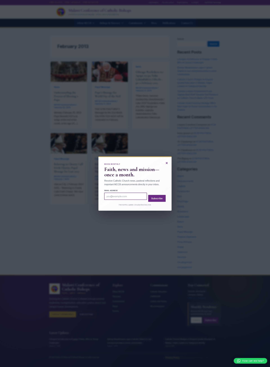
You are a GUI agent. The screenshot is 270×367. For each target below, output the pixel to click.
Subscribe (157, 198)
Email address (111, 191)
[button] (250, 361)
